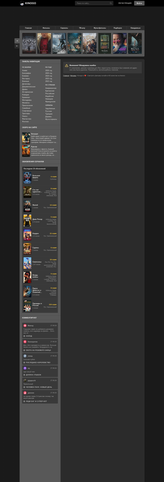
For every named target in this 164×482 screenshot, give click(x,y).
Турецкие (48, 114)
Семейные (26, 108)
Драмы (24, 89)
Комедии (25, 95)
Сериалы (64, 28)
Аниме (24, 70)
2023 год (48, 79)
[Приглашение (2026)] (105, 43)
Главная (28, 28)
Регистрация (125, 3)
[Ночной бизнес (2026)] (120, 43)
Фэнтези (25, 122)
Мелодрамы (27, 100)
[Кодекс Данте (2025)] (89, 43)
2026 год (48, 70)
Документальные (28, 87)
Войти (139, 3)
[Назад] (17, 46)
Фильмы (46, 28)
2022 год (48, 81)
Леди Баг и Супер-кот (36, 401)
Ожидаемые (135, 28)
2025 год (48, 73)
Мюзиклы (25, 103)
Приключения (27, 105)
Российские (49, 93)
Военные (25, 81)
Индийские (49, 96)
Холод (29, 336)
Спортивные (27, 111)
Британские (49, 91)
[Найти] (110, 3)
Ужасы (24, 116)
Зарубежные (50, 108)
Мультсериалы (51, 119)
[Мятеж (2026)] (59, 43)
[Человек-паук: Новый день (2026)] (44, 43)
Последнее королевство (38, 362)
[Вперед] (17, 40)
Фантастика (26, 119)
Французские (50, 102)
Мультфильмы (100, 28)
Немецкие (49, 99)
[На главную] (27, 3)
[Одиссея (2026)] (29, 43)
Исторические (27, 92)
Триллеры (26, 113)
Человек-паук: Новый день (39, 387)
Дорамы (48, 117)
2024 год (48, 76)
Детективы (26, 84)
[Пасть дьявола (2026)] (135, 43)
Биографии (26, 73)
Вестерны (26, 79)
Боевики (25, 76)
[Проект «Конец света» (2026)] (74, 43)
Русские (48, 111)
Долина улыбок (33, 375)
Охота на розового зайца (38, 350)
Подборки (118, 28)
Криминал (26, 97)
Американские (50, 88)
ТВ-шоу (82, 28)
